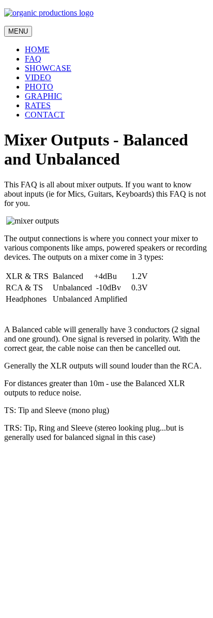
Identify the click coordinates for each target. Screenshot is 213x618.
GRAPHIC (43, 96)
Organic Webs (27, 609)
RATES (38, 105)
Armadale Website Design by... (54, 599)
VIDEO (38, 77)
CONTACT (45, 114)
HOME (37, 49)
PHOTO (39, 86)
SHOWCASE (48, 68)
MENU (18, 31)
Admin (15, 590)
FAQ (33, 58)
